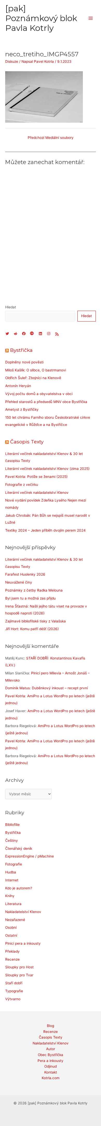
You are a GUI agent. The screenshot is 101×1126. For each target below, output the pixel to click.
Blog (50, 1026)
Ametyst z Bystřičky (22, 409)
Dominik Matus (17, 688)
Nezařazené (15, 920)
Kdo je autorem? (18, 888)
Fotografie (13, 864)
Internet (11, 880)
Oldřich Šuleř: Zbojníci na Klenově (33, 378)
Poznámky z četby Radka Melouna (34, 590)
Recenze (12, 959)
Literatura (13, 904)
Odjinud (50, 1066)
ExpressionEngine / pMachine (29, 856)
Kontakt (50, 1072)
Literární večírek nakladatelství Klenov (37, 492)
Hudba (10, 872)
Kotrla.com (51, 1078)
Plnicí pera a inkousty (23, 943)
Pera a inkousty (50, 1061)
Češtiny (11, 840)
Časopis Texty (27, 442)
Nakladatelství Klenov (23, 912)
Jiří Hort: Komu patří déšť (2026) (32, 629)
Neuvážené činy (18, 582)
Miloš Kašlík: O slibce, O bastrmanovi (35, 370)
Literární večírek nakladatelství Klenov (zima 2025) (47, 469)
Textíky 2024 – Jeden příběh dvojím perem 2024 (45, 530)
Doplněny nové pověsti (24, 362)
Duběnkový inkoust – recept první (60, 688)
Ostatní (11, 935)
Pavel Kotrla (15, 696)
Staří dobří (13, 983)
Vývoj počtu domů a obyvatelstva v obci (39, 394)
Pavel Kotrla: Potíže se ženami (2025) (36, 477)
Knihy (10, 896)
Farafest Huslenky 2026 (25, 574)
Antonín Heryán (18, 386)
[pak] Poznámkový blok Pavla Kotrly (41, 18)
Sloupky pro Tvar (19, 975)
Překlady (12, 951)
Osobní (11, 927)
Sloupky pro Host (19, 967)
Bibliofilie (12, 825)
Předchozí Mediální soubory (51, 138)
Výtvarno (12, 999)
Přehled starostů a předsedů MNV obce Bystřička (46, 402)
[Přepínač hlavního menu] (90, 18)
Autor (50, 1049)
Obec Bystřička (50, 1055)
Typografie (14, 991)
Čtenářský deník (18, 848)
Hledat (10, 307)
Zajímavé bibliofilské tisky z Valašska (35, 621)
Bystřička (21, 350)
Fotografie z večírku (21, 484)
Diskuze (11, 61)
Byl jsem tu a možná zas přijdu (30, 598)
